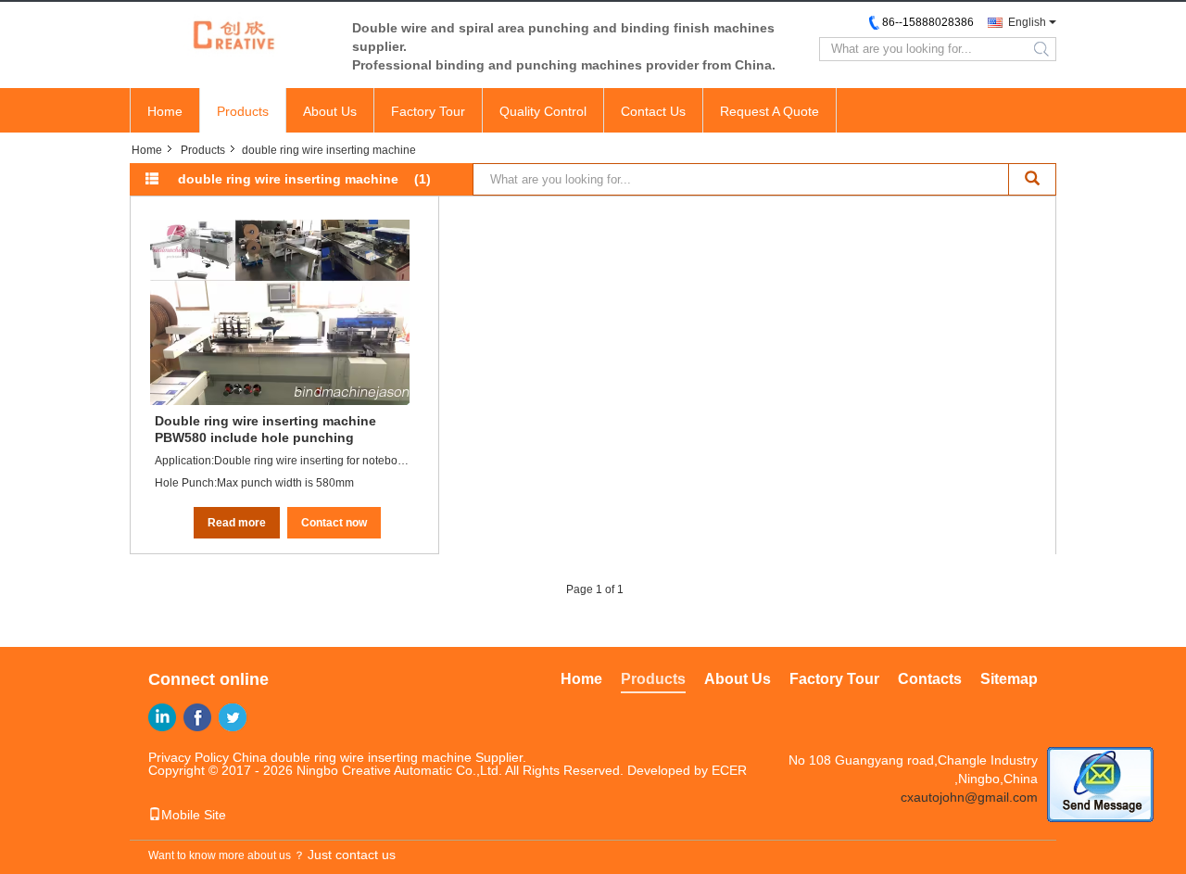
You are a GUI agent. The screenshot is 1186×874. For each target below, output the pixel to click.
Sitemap (1009, 679)
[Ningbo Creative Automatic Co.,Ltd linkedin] (162, 717)
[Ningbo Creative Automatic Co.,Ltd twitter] (232, 717)
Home (165, 111)
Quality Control (543, 111)
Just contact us (352, 854)
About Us (330, 111)
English (1027, 22)
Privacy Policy (188, 757)
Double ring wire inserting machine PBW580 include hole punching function (265, 429)
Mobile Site (193, 814)
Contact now (334, 522)
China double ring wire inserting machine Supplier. (379, 757)
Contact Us (653, 111)
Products (243, 111)
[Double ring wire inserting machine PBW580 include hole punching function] (280, 312)
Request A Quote (769, 111)
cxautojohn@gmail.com (969, 797)
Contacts (930, 679)
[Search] (1032, 179)
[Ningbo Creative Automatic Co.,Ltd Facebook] (197, 717)
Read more (237, 522)
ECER (729, 770)
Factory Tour (428, 111)
